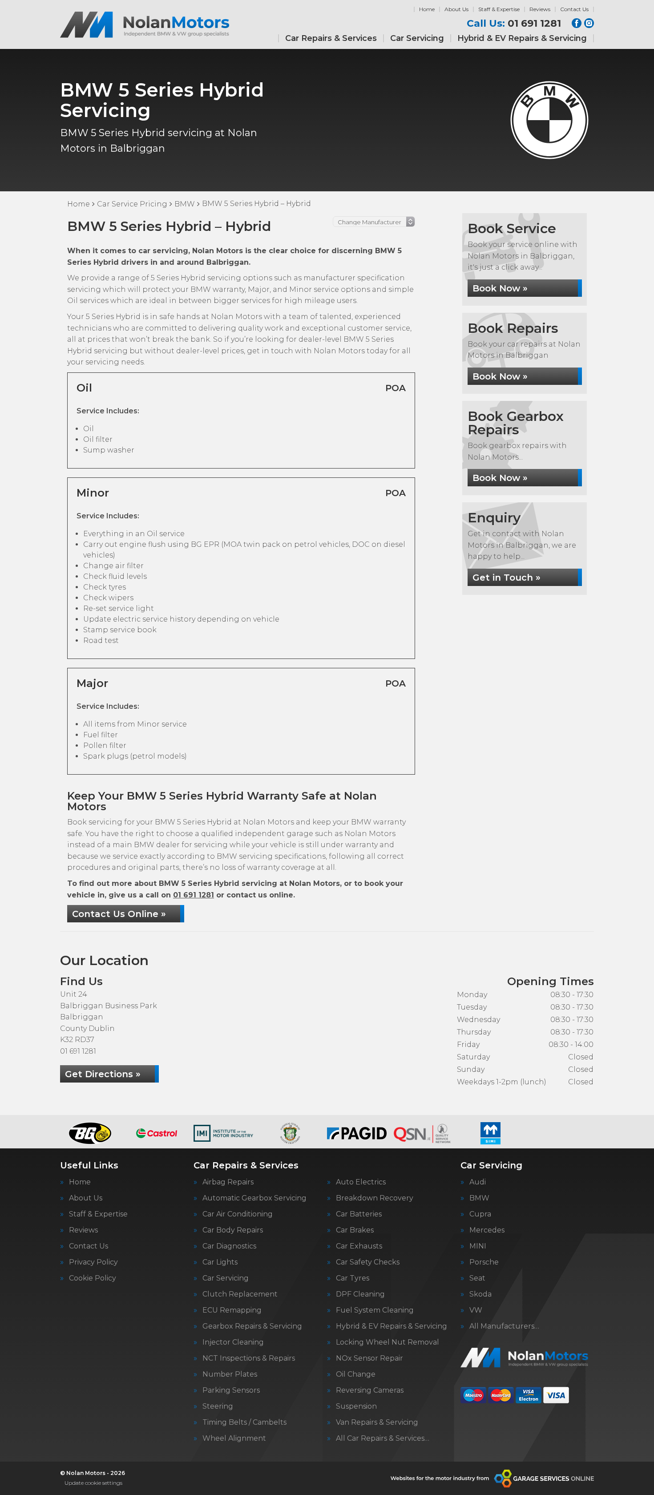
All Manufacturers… (504, 1326)
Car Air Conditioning (237, 1214)
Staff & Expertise (499, 9)
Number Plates (229, 1374)
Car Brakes (355, 1230)
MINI (477, 1246)
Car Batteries (359, 1214)
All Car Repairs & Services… (382, 1438)
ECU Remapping (232, 1310)
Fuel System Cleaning (375, 1310)
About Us (456, 9)
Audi (477, 1182)
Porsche (484, 1262)
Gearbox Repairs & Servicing (252, 1326)
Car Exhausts (359, 1246)
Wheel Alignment (234, 1438)
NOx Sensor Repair (369, 1358)
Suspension (356, 1406)
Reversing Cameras (370, 1390)
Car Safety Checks (368, 1262)
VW (475, 1310)
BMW (479, 1198)
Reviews (539, 9)
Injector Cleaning (233, 1342)
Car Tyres (352, 1278)
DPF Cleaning (360, 1294)
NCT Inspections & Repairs (248, 1358)
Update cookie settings (93, 1482)
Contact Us (574, 9)
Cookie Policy (92, 1278)
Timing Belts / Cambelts (244, 1422)
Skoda (480, 1294)
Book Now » (500, 288)
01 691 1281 (514, 23)
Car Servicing (417, 38)
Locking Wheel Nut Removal (387, 1342)
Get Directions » (103, 1074)
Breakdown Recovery (374, 1198)
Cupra (480, 1214)
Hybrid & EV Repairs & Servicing (522, 38)
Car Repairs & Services (331, 38)
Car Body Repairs (232, 1230)
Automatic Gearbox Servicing (254, 1198)
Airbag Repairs (228, 1182)
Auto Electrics (361, 1182)
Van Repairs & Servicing (377, 1422)
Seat (477, 1278)
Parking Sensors (231, 1390)
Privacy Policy (93, 1262)
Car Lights (220, 1262)
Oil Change (355, 1374)
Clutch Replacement (240, 1294)
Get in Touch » (506, 577)
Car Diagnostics (229, 1246)
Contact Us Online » (119, 914)
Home (427, 9)
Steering (217, 1406)
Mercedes (487, 1230)
